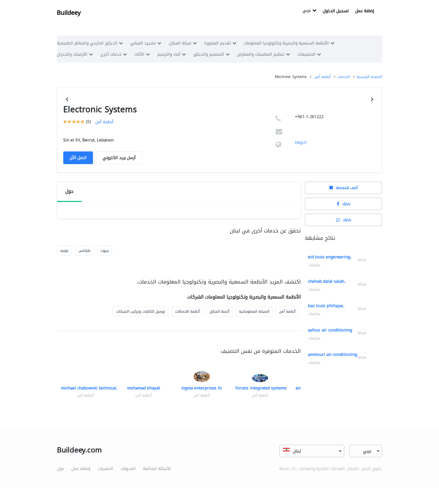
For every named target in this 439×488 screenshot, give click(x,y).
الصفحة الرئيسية (369, 76)
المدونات (128, 469)
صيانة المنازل (180, 43)
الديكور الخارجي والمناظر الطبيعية (87, 43)
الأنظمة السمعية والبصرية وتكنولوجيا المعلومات (286, 43)
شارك (346, 203)
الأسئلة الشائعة (157, 469)
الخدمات (343, 76)
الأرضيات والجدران (72, 54)
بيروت (104, 250)
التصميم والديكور (208, 54)
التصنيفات (306, 54)
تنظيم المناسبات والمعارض (261, 54)
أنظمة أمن (323, 76)
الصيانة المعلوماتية (254, 311)
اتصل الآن (78, 158)
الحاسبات (105, 469)
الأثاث (139, 54)
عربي (307, 10)
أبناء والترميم (168, 54)
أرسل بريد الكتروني (119, 158)
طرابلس (84, 250)
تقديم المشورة (217, 43)
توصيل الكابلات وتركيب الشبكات (140, 311)
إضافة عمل (364, 11)
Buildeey (69, 13)
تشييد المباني (143, 43)
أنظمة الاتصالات (187, 311)
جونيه (64, 250)
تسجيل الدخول (336, 11)
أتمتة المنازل (219, 311)
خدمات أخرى (110, 54)
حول (60, 469)
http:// (301, 143)
